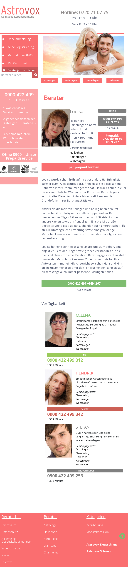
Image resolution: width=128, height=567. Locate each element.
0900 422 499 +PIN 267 (112, 120)
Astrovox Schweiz (98, 551)
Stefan (83, 427)
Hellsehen (76, 152)
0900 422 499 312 (65, 360)
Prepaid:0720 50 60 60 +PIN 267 (112, 138)
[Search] (35, 75)
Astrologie (82, 449)
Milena (83, 315)
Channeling (82, 337)
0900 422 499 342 (65, 414)
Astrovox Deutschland (102, 544)
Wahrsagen (77, 161)
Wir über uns (94, 525)
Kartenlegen (78, 157)
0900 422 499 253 (65, 476)
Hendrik (84, 373)
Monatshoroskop (97, 532)
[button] (112, 121)
